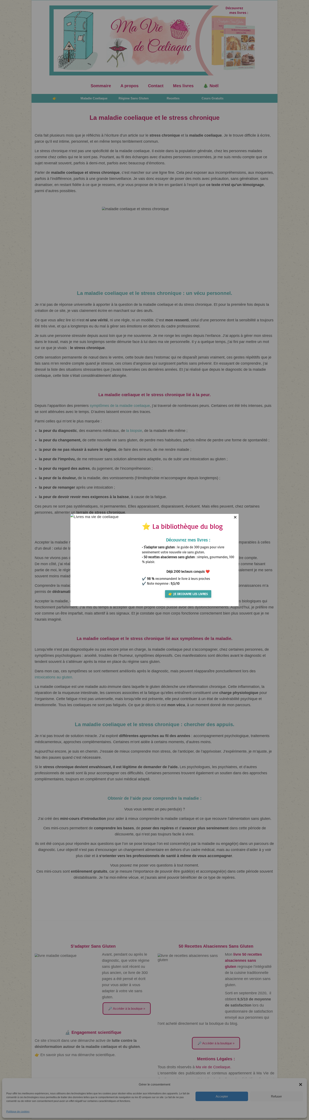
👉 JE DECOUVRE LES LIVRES (188, 594)
